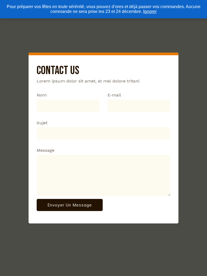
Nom (42, 95)
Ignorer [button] (150, 11)
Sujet (42, 122)
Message (45, 150)
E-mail (114, 95)
